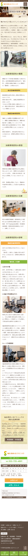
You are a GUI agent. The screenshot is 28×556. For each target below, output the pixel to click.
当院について (16, 525)
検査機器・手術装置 (15, 536)
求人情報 (3, 529)
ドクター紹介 (12, 527)
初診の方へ (4, 527)
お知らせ (8, 525)
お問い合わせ (11, 529)
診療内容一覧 (4, 536)
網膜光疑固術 (16, 538)
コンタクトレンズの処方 (7, 543)
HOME (3, 525)
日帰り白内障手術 (6, 538)
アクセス (20, 527)
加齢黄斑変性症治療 (6, 541)
